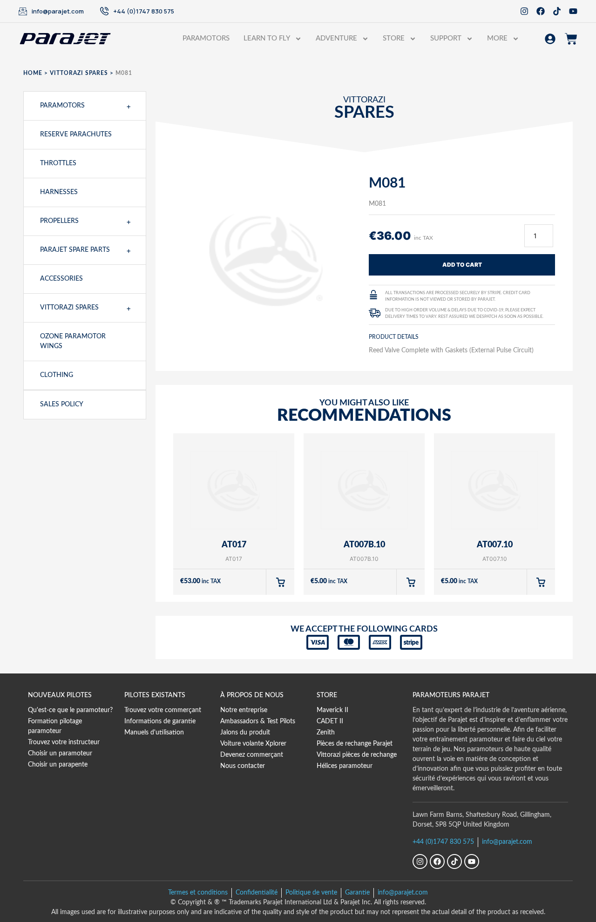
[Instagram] (524, 11)
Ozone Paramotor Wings (73, 341)
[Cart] (571, 39)
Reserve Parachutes (76, 134)
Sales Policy (61, 404)
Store (394, 38)
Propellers (59, 221)
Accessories (61, 279)
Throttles (58, 163)
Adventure (336, 38)
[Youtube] (573, 11)
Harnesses (59, 192)
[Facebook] (540, 11)
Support (445, 38)
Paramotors (206, 38)
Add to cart (462, 264)
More (497, 38)
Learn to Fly (267, 38)
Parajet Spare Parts (75, 250)
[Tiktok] (557, 11)
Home (32, 73)
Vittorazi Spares (79, 73)
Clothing (56, 375)
